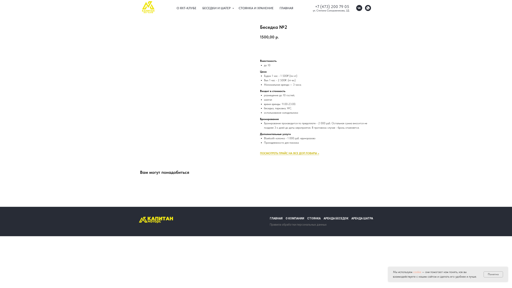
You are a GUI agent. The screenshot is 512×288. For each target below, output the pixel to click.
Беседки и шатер (216, 8)
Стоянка (314, 218)
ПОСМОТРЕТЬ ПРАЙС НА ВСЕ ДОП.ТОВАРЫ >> (289, 153)
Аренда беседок (336, 218)
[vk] (359, 8)
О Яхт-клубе (186, 8)
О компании (295, 218)
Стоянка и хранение (256, 8)
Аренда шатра (362, 218)
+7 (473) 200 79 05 (332, 6)
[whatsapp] (368, 8)
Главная (286, 8)
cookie (417, 272)
